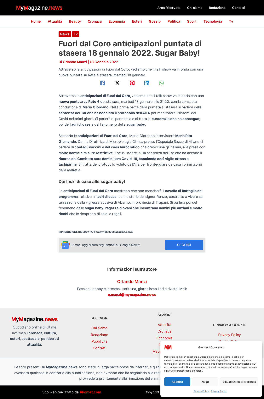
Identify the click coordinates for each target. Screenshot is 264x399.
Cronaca (95, 21)
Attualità (55, 21)
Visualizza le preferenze (239, 382)
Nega (205, 382)
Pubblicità (99, 341)
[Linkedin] (147, 83)
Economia (117, 21)
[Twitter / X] (117, 83)
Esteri (137, 21)
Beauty (75, 21)
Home (36, 21)
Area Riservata (169, 8)
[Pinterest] (132, 83)
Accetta (177, 382)
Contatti (238, 8)
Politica (174, 21)
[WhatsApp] (161, 83)
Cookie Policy (201, 391)
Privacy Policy (219, 391)
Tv (231, 21)
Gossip (155, 21)
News (65, 34)
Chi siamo (194, 8)
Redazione (217, 8)
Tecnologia (213, 21)
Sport (192, 21)
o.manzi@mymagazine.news (132, 295)
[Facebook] (103, 83)
